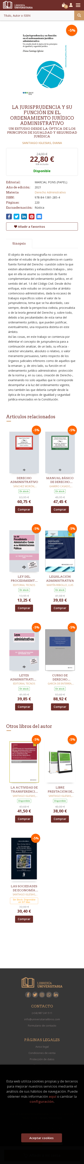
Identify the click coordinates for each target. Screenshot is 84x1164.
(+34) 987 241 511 (42, 1013)
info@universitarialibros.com (42, 1019)
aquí (52, 1096)
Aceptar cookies (41, 1138)
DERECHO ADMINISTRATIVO (24, 480)
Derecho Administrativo (50, 192)
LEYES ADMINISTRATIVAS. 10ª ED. (24, 677)
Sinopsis (19, 243)
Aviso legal (42, 1046)
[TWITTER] (35, 995)
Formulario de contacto (42, 1025)
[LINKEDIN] (56, 995)
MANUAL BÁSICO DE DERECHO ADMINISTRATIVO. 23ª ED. (60, 480)
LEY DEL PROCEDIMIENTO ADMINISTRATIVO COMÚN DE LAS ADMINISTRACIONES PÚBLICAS (24, 579)
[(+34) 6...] (49, 995)
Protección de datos (42, 1059)
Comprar (24, 509)
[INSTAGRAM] (42, 995)
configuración (42, 1101)
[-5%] (24, 450)
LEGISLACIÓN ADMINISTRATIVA (60, 578)
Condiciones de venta (42, 1053)
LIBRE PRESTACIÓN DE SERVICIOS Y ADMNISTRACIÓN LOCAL (60, 790)
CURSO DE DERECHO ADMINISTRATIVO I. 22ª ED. (60, 677)
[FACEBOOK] (28, 995)
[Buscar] (79, 15)
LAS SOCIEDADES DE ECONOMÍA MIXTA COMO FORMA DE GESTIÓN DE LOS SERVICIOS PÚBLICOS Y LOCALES (24, 888)
